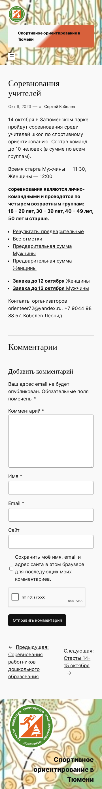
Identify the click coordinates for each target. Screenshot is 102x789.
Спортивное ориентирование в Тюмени (63, 769)
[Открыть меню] (11, 56)
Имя (15, 476)
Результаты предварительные (48, 231)
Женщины (51, 281)
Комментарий (26, 411)
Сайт (14, 530)
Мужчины (51, 288)
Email (16, 503)
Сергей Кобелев (59, 106)
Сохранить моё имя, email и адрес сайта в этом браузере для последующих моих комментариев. (49, 568)
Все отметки (27, 239)
